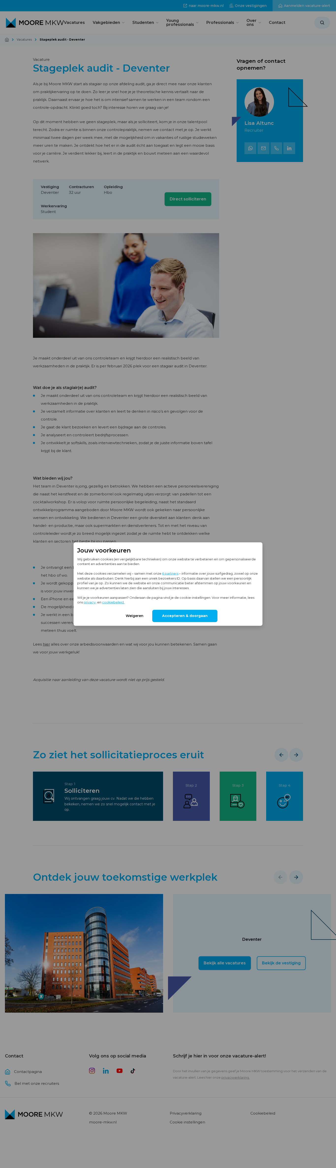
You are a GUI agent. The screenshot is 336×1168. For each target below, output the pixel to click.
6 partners (170, 573)
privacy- (90, 602)
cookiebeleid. (113, 602)
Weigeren (134, 615)
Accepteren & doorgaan (185, 615)
